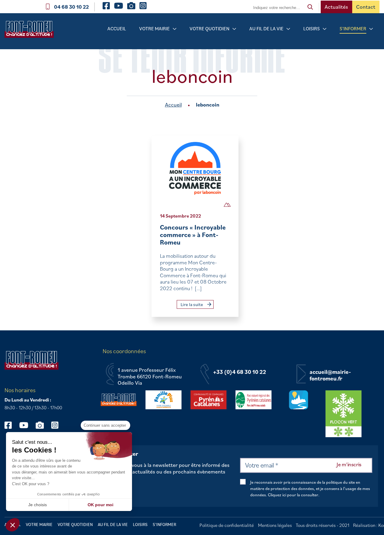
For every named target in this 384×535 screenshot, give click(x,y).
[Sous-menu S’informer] (371, 29)
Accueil (116, 29)
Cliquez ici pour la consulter (293, 494)
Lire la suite (192, 304)
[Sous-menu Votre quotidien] (234, 29)
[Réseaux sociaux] (10, 425)
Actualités (336, 6)
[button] (12, 525)
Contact (365, 6)
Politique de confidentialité (227, 525)
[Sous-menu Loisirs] (324, 29)
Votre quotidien (210, 29)
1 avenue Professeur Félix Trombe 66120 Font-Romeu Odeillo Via (150, 376)
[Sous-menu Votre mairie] (174, 29)
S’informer (353, 29)
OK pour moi (100, 504)
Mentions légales (275, 525)
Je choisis (37, 504)
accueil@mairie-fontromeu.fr (330, 375)
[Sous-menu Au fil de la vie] (288, 29)
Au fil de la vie (266, 29)
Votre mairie (154, 29)
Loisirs (311, 29)
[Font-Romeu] (31, 31)
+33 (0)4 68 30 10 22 (239, 372)
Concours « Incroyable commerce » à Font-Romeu (193, 234)
